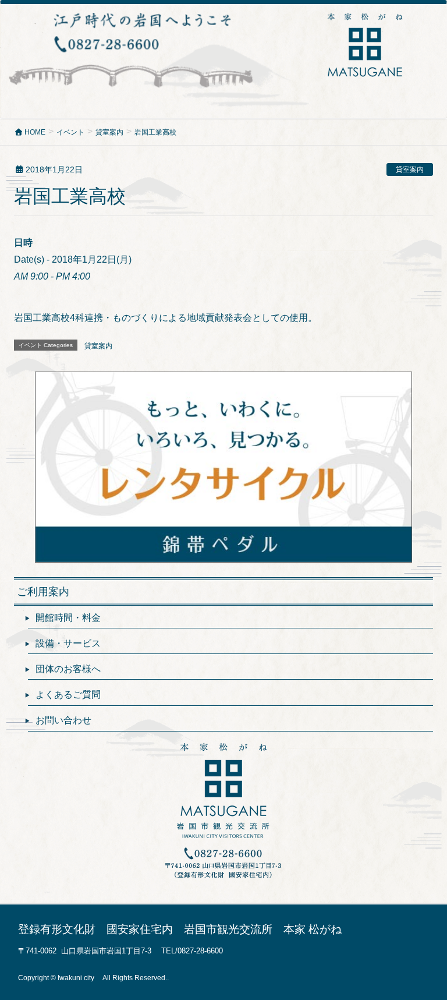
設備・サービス (68, 643)
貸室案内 (410, 169)
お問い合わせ (63, 720)
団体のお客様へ (68, 669)
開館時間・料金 (68, 618)
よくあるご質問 (68, 694)
